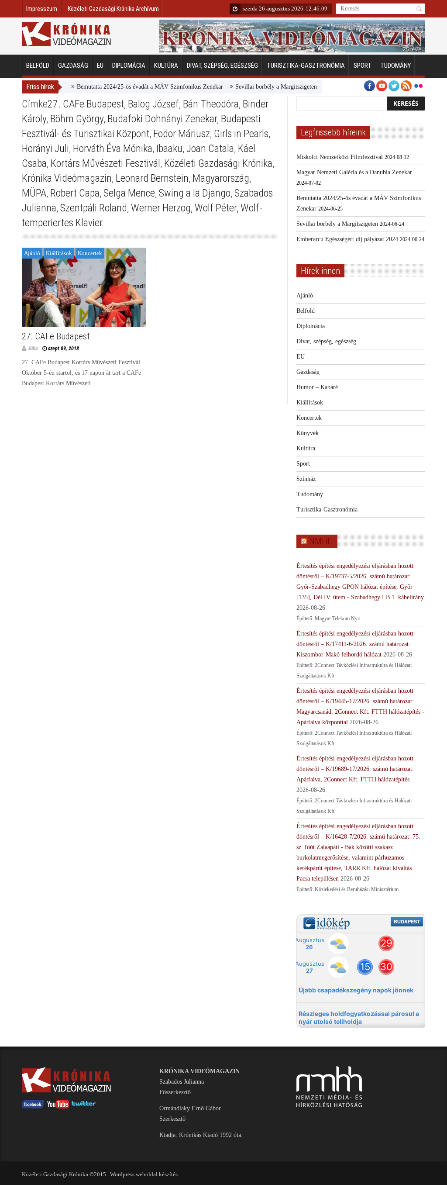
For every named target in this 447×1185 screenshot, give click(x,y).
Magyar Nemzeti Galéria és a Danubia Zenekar (354, 172)
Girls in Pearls (241, 134)
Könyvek (307, 433)
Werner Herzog (161, 208)
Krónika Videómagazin (67, 178)
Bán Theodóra (211, 104)
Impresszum (41, 8)
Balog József (153, 104)
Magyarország (221, 178)
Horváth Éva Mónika (112, 148)
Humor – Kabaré (317, 387)
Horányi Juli (45, 148)
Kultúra (166, 65)
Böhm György (76, 119)
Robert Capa (75, 193)
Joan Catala (210, 148)
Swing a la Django (194, 193)
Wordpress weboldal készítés (144, 1174)
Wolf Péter (216, 208)
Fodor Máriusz (181, 134)
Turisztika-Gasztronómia (306, 65)
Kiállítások (59, 253)
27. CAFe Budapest (86, 104)
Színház (306, 479)
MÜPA (34, 193)
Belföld (37, 65)
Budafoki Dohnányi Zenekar (162, 119)
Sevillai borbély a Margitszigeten (260, 86)
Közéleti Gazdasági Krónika (218, 163)
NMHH (321, 541)
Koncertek (90, 253)
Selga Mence (129, 193)
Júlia (33, 348)
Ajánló (32, 253)
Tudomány (395, 65)
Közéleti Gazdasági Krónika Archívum (113, 8)
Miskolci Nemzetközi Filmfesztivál (339, 157)
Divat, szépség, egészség (222, 65)
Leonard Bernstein (152, 178)
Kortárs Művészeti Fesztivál (105, 163)
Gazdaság (73, 65)
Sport (362, 65)
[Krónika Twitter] (84, 1106)
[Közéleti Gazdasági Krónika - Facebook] (33, 1106)
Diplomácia (128, 65)
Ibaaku (169, 148)
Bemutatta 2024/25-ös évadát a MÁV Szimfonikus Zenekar (134, 86)
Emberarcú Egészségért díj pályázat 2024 (347, 239)
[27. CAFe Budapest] (84, 287)
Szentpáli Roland (93, 208)
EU (100, 65)
